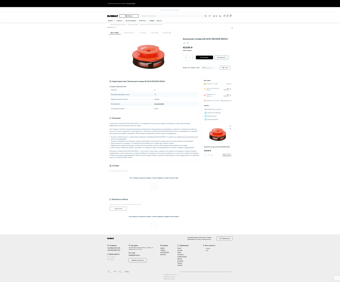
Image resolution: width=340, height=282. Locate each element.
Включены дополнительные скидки (170, 10)
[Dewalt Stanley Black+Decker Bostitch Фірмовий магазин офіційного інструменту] (138, 238)
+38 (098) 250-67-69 (113, 248)
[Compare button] (187, 43)
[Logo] (112, 16)
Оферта (179, 248)
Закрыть (229, 3)
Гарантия (179, 263)
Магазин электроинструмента (118, 24)
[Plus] (193, 57)
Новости (159, 20)
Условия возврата (182, 256)
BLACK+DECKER (131, 20)
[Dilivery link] (230, 89)
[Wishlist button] (184, 43)
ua (214, 16)
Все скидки (180, 260)
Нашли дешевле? (187, 50)
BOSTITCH (142, 20)
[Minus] (186, 57)
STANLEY (119, 20)
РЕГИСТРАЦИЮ (131, 3)
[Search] (205, 16)
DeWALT (110, 20)
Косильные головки (133, 24)
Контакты (179, 265)
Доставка (179, 250)
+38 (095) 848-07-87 (113, 250)
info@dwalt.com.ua (134, 255)
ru (216, 16)
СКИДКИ (151, 20)
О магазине (180, 254)
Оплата (179, 252)
